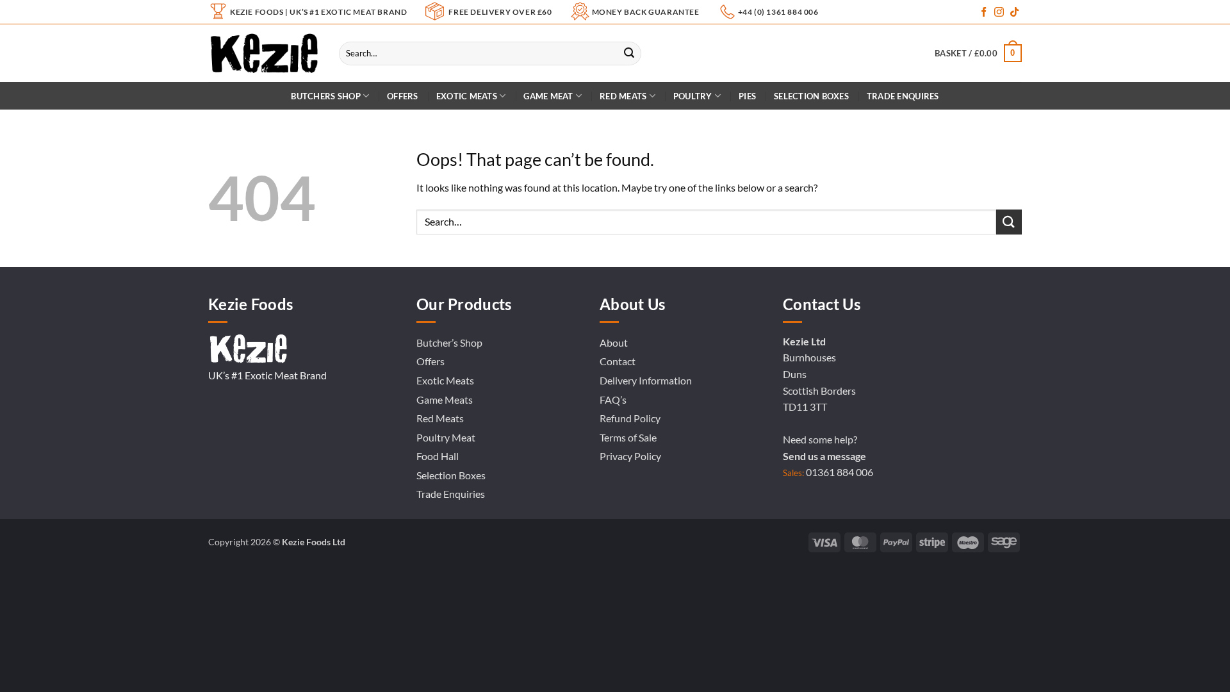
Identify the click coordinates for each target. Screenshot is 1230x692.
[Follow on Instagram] (999, 12)
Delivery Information (646, 380)
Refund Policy (630, 418)
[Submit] (629, 53)
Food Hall (437, 456)
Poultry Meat (445, 437)
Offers (402, 96)
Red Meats (440, 418)
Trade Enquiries (450, 494)
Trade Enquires (903, 96)
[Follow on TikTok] (1014, 12)
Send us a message (824, 456)
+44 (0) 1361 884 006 (778, 12)
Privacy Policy (630, 456)
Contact (618, 361)
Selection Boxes (811, 96)
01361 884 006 (839, 472)
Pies (747, 96)
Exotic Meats (466, 96)
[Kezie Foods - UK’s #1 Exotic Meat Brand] (264, 53)
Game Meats (444, 399)
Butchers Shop (325, 96)
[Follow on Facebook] (983, 12)
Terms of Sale (628, 437)
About (614, 342)
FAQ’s (613, 399)
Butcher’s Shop (449, 342)
